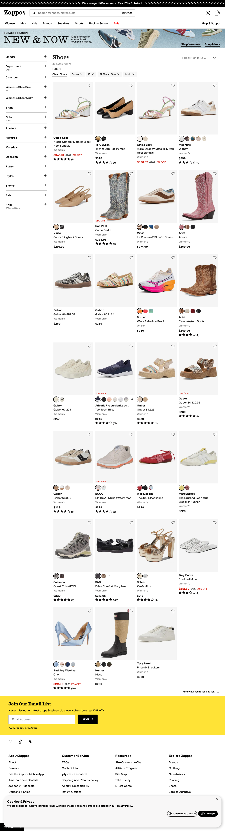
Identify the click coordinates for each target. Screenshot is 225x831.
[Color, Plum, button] (187, 139)
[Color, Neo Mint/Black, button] (151, 311)
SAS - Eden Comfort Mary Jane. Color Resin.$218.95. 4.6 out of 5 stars (115, 560)
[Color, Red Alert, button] (193, 311)
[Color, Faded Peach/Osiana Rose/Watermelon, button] (109, 399)
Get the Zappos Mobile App (26, 774)
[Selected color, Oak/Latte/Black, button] (56, 487)
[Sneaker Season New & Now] (112, 38)
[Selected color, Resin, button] (98, 576)
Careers (13, 768)
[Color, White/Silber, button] (62, 487)
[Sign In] (208, 12)
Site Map (121, 774)
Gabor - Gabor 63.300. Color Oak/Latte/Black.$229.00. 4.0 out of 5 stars (73, 472)
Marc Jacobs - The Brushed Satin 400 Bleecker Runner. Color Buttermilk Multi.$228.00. (198, 472)
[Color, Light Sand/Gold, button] (204, 139)
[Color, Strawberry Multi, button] (187, 487)
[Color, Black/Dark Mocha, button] (145, 227)
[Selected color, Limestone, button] (98, 487)
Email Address (21, 719)
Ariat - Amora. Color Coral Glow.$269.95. (198, 209)
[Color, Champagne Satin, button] (62, 664)
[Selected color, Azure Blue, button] (56, 664)
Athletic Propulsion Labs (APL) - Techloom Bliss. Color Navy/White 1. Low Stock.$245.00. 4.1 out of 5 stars (115, 383)
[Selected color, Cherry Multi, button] (140, 487)
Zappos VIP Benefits (21, 786)
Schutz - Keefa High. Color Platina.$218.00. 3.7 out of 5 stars (157, 560)
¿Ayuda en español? (74, 774)
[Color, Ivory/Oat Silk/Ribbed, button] (115, 399)
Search (127, 12)
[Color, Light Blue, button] (73, 664)
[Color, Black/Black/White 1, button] (104, 399)
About (12, 762)
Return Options (71, 791)
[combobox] (74, 12)
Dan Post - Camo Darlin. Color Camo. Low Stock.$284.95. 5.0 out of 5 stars (115, 209)
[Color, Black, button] (62, 227)
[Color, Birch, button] (104, 576)
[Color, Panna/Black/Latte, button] (62, 399)
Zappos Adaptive (180, 791)
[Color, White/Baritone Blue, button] (145, 311)
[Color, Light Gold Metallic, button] (145, 139)
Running (174, 780)
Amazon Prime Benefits (23, 780)
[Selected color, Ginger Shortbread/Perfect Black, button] (98, 139)
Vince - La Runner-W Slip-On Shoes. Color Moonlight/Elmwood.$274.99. (157, 209)
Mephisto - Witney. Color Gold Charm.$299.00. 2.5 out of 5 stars (198, 123)
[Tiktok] (20, 741)
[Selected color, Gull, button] (56, 576)
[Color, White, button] (104, 487)
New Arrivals (177, 774)
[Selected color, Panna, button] (56, 399)
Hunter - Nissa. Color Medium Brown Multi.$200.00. (115, 648)
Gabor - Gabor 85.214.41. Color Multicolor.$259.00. (115, 295)
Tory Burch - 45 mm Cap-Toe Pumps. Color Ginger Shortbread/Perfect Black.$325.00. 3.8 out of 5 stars (115, 123)
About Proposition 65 (75, 786)
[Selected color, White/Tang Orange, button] (140, 311)
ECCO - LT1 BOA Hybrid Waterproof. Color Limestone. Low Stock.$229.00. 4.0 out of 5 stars (115, 472)
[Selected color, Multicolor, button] (140, 399)
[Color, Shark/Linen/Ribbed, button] (126, 399)
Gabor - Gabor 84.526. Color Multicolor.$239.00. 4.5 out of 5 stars (157, 383)
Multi (128, 74)
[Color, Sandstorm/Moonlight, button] (156, 227)
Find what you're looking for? (199, 691)
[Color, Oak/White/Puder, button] (67, 487)
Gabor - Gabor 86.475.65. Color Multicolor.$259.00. (73, 295)
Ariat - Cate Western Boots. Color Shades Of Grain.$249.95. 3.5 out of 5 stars (198, 295)
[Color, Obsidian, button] (193, 227)
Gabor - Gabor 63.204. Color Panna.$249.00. (73, 383)
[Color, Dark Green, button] (109, 664)
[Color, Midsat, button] (67, 664)
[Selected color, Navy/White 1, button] (98, 399)
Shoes (75, 74)
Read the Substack (130, 3)
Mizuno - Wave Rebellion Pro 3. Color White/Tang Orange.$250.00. (157, 295)
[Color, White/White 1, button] (120, 399)
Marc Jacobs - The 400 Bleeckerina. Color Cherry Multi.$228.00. (157, 472)
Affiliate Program (126, 768)
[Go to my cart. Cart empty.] (217, 12)
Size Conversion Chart (129, 762)
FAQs (65, 762)
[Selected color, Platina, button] (140, 576)
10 (89, 74)
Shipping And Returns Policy (80, 780)
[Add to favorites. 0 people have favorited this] (89, 85)
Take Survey (122, 780)
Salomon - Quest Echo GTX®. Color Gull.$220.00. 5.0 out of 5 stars (73, 560)
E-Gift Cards (123, 786)
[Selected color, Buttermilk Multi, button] (181, 487)
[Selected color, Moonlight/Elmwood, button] (140, 227)
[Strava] (30, 741)
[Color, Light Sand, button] (198, 139)
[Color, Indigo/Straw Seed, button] (151, 227)
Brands (173, 762)
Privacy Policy (124, 805)
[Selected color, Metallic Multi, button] (140, 139)
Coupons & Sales (19, 791)
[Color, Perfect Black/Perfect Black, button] (104, 139)
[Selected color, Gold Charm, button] (181, 139)
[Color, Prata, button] (145, 576)
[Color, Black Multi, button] (145, 487)
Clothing (174, 768)
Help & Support (211, 23)
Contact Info (70, 768)
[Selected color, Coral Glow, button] (181, 227)
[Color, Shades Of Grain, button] (187, 227)
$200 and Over (108, 74)
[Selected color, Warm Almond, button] (56, 227)
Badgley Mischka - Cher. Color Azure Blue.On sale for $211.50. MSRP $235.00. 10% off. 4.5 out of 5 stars (73, 648)
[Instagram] (10, 741)
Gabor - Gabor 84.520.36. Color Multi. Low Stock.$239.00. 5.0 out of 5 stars (198, 383)
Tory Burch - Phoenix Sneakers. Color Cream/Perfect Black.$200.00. (157, 648)
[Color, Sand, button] (145, 399)
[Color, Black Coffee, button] (62, 576)
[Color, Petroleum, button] (193, 139)
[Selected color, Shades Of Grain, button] (181, 311)
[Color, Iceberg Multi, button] (151, 487)
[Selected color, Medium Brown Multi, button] (98, 664)
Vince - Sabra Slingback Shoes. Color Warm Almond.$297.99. (73, 209)
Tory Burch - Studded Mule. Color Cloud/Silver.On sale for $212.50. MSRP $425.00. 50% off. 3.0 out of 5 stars (198, 560)
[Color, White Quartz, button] (187, 311)
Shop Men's (212, 44)
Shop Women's (191, 44)
